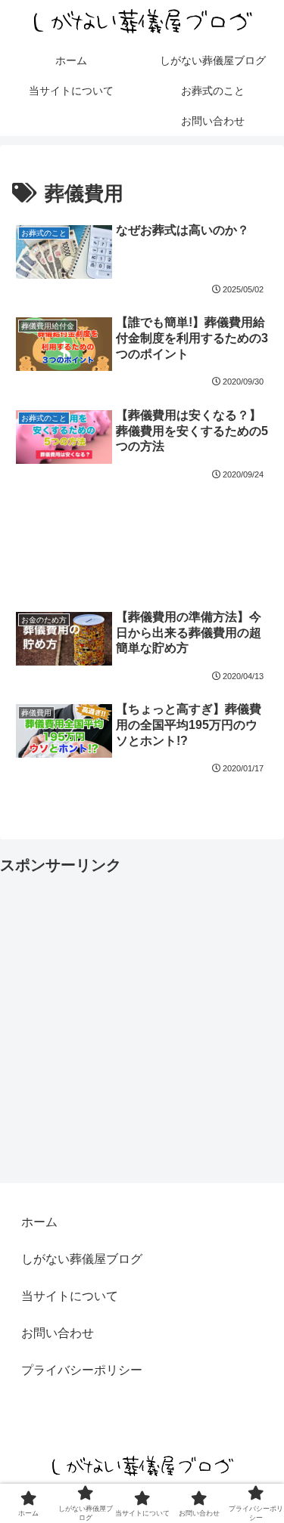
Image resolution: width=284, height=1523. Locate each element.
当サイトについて (69, 1296)
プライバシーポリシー (81, 1370)
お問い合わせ (57, 1333)
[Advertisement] (142, 534)
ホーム (39, 1222)
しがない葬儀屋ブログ (81, 1259)
